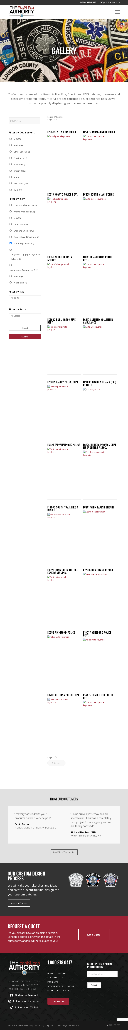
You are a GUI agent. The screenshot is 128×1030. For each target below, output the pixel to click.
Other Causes (22, 151)
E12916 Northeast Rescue (98, 570)
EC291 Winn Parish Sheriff (98, 507)
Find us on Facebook (27, 995)
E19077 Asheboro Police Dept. (97, 634)
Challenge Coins (24, 230)
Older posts (56, 763)
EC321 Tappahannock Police (63, 445)
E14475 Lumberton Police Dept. (98, 696)
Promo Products (24, 211)
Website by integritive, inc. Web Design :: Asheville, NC (57, 1025)
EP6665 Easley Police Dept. (63, 382)
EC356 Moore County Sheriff (59, 258)
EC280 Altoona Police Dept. (63, 695)
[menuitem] (88, 2)
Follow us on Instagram (26, 1001)
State (19, 177)
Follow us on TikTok (26, 1007)
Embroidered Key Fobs (26, 237)
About (70, 986)
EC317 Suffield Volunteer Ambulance (98, 321)
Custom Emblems (25, 205)
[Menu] (116, 12)
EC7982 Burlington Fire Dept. (61, 321)
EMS (18, 190)
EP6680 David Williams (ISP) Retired (99, 383)
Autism (18, 145)
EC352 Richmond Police (61, 632)
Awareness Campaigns (24, 270)
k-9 (17, 139)
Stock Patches (55, 986)
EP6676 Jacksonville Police (99, 132)
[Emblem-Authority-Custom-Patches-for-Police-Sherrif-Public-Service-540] (22, 12)
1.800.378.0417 (59, 962)
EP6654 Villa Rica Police (61, 132)
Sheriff (19, 170)
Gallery (62, 973)
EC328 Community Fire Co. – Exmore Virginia (64, 571)
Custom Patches (56, 977)
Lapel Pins (21, 224)
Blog (50, 990)
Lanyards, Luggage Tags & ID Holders (25, 256)
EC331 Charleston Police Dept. (98, 258)
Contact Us (63, 990)
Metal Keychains (24, 243)
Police (19, 164)
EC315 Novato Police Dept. (62, 194)
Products (52, 982)
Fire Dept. (21, 183)
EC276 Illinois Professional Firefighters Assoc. (99, 446)
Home (50, 973)
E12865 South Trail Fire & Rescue (62, 508)
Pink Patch (20, 158)
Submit (94, 985)
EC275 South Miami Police (98, 194)
